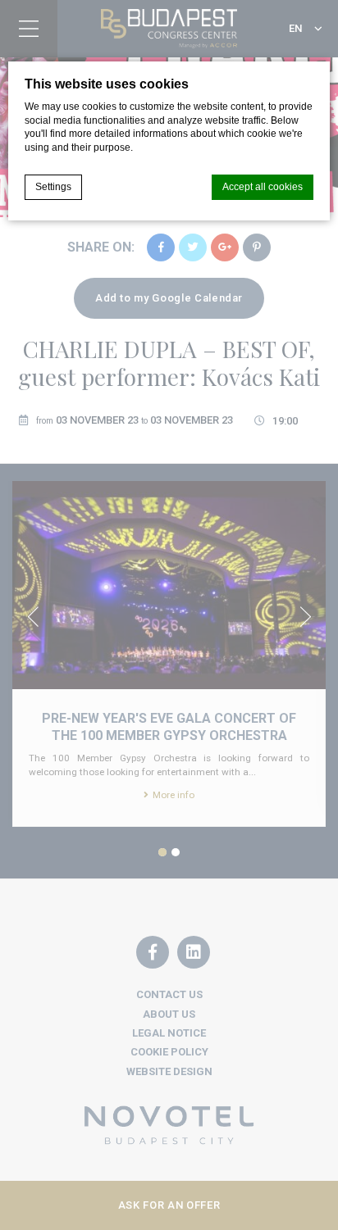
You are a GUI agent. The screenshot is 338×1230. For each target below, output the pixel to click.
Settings (53, 187)
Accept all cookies (262, 187)
